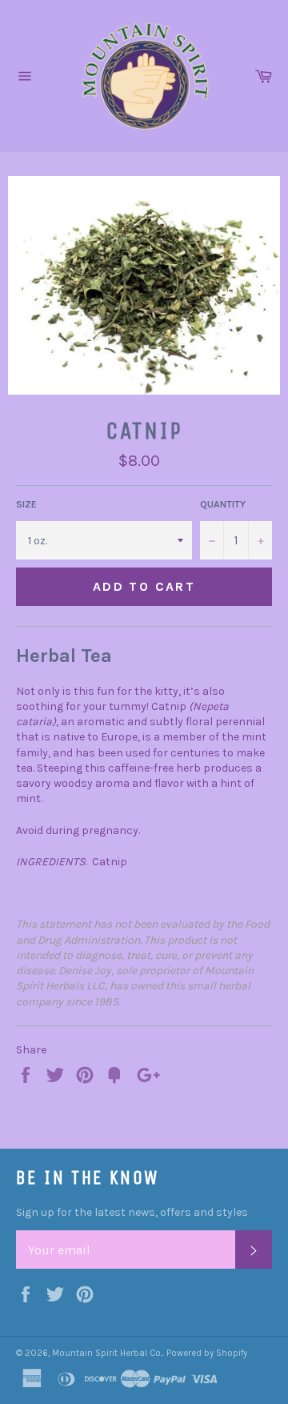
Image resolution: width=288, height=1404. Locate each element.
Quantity (223, 504)
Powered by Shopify (206, 1353)
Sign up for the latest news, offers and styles (132, 1212)
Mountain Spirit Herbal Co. (107, 1353)
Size (26, 504)
